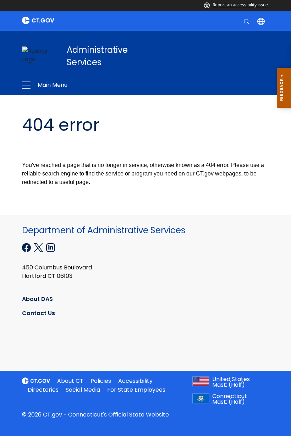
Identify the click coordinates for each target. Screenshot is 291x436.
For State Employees (136, 390)
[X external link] (39, 247)
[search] (247, 21)
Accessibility (135, 381)
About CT (70, 381)
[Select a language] (261, 21)
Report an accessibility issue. (241, 5)
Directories (43, 390)
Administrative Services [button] (95, 85)
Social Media (83, 390)
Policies (100, 381)
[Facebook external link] (27, 247)
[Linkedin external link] (50, 247)
